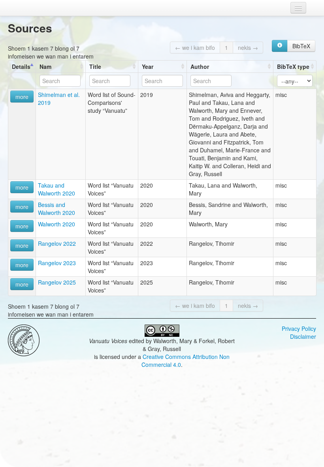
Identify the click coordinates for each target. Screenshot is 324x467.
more (21, 97)
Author (199, 66)
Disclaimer (303, 336)
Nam (45, 66)
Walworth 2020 (56, 224)
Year (147, 66)
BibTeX (301, 46)
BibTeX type (293, 66)
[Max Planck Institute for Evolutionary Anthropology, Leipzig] (24, 340)
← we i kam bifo (195, 47)
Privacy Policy (299, 328)
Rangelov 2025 (57, 282)
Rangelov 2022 (57, 243)
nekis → (248, 47)
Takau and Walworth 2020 (56, 189)
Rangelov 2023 (57, 263)
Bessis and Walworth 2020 (56, 208)
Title (95, 66)
